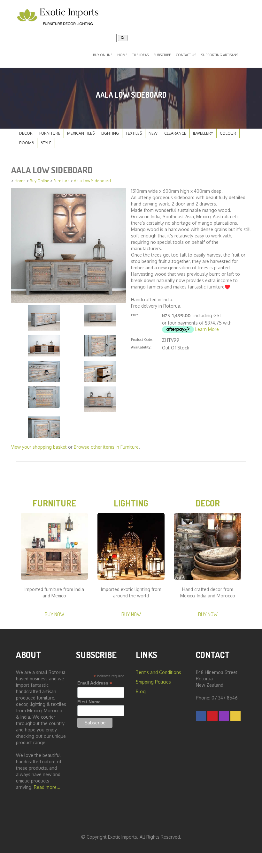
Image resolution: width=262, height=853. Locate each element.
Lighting (110, 133)
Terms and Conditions (158, 672)
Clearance (175, 133)
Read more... (47, 787)
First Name (89, 701)
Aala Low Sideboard (92, 180)
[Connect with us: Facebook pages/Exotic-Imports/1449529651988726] (201, 715)
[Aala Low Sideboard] (68, 245)
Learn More (207, 329)
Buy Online (102, 55)
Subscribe (162, 55)
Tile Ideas (140, 55)
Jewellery (203, 133)
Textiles (134, 133)
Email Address (94, 683)
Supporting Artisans (219, 55)
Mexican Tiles (81, 133)
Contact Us (186, 55)
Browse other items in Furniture (106, 447)
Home (122, 55)
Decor (26, 133)
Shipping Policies (153, 682)
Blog (141, 691)
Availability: (141, 347)
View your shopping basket (39, 447)
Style (46, 142)
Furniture (49, 133)
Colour (228, 133)
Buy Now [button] (54, 614)
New (153, 133)
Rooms (26, 142)
